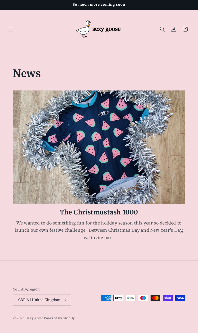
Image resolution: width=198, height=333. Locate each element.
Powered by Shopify (59, 318)
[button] (10, 29)
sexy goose (35, 318)
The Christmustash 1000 (99, 212)
